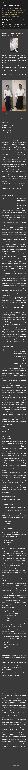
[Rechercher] (25, 2)
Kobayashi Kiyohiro (12, 287)
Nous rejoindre (11, 27)
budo (18, 203)
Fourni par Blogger (15, 765)
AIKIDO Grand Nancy (11, 5)
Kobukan (6, 402)
